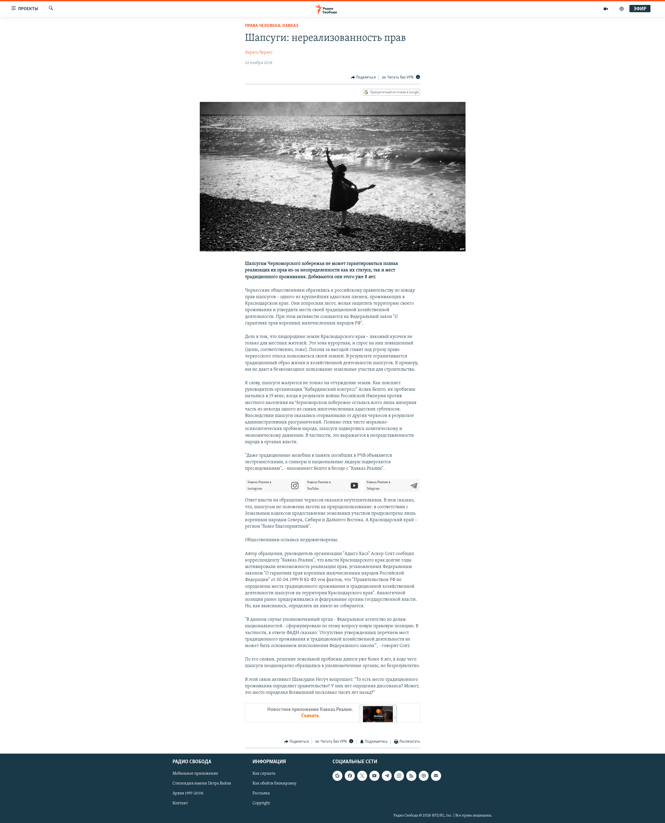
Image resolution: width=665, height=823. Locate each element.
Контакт (180, 803)
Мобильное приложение (195, 774)
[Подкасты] (424, 776)
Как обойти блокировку (274, 783)
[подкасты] (621, 9)
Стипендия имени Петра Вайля (201, 783)
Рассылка (261, 793)
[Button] (363, 77)
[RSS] (411, 776)
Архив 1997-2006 (187, 793)
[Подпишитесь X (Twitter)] (362, 776)
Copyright (261, 803)
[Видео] (606, 9)
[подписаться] (436, 776)
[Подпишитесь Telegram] (387, 776)
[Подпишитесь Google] (337, 776)
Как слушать (263, 774)
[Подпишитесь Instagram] (399, 776)
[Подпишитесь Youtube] (374, 776)
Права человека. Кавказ (271, 26)
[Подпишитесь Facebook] (350, 776)
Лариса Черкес (258, 52)
